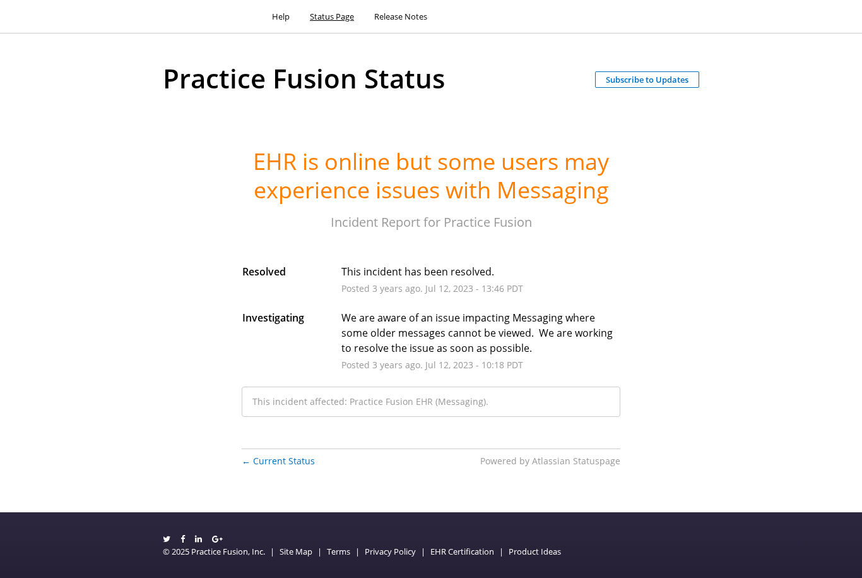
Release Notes (400, 16)
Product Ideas (535, 551)
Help (281, 16)
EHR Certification (462, 551)
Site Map (296, 551)
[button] (647, 79)
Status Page (332, 16)
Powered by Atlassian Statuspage (550, 461)
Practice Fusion (488, 222)
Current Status (278, 461)
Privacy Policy (390, 551)
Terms (338, 551)
